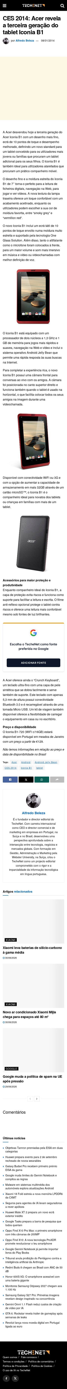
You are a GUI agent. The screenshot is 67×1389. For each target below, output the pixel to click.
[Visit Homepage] (33, 5)
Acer (14, 762)
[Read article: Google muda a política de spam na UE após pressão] (33, 1050)
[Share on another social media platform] (57, 780)
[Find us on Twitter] (15, 1378)
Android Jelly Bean (46, 762)
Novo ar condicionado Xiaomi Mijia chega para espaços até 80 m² (29, 1014)
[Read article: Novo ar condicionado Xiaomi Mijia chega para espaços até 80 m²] (33, 986)
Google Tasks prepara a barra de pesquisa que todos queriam (33, 1223)
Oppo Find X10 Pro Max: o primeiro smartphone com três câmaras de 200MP (33, 1232)
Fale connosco (29, 1357)
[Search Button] (62, 5)
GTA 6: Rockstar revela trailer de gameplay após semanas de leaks (34, 1315)
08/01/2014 (48, 40)
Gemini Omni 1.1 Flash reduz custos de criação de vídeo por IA (33, 1306)
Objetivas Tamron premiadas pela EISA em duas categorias (34, 1149)
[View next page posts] (37, 1098)
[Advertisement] (33, 88)
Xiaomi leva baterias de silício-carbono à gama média (32, 950)
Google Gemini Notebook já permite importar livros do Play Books (31, 1251)
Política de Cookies (41, 1365)
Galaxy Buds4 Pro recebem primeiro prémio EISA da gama (31, 1168)
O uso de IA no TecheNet (16, 1370)
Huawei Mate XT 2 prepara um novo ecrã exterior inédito (29, 1214)
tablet (39, 767)
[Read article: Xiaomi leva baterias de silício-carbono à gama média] (33, 921)
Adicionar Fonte (33, 662)
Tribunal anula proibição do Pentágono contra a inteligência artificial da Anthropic (33, 1260)
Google (11, 1068)
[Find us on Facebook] (6, 1378)
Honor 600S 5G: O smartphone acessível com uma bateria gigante (32, 1278)
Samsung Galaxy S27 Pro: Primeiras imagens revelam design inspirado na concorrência (32, 1297)
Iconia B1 (26, 767)
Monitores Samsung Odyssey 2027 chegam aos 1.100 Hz (33, 1287)
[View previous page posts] (30, 1098)
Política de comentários (41, 1361)
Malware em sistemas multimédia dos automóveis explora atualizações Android (29, 1186)
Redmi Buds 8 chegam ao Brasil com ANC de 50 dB (34, 1269)
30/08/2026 (11, 957)
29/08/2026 (11, 1086)
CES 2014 (11, 767)
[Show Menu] (4, 5)
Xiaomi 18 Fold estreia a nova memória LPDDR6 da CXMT (34, 1195)
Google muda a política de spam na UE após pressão (32, 1079)
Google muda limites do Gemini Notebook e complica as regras (31, 1177)
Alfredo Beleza (25, 40)
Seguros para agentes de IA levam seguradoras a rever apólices (33, 1205)
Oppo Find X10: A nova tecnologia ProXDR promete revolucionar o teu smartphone (30, 1241)
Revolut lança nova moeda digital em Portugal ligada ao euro (32, 1324)
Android (26, 762)
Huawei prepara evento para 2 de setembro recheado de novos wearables (31, 1159)
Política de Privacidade (15, 1365)
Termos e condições (14, 1361)
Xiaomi (11, 940)
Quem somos (10, 1357)
